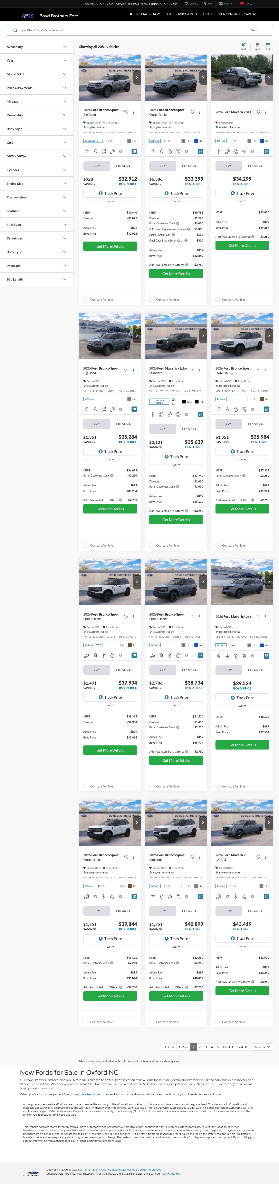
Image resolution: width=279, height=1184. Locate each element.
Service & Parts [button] (187, 14)
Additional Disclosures (122, 1169)
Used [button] (167, 14)
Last (241, 1047)
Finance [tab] (123, 165)
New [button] (156, 14)
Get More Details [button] (110, 246)
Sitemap (90, 1169)
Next (227, 1047)
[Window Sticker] (134, 151)
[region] (110, 222)
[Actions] (133, 112)
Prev (184, 1047)
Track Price (113, 193)
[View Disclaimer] (120, 151)
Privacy (101, 1169)
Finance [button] (209, 14)
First (170, 1047)
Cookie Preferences (149, 1169)
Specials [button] (143, 14)
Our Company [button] (229, 14)
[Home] (131, 14)
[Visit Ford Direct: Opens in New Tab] (172, 1173)
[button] (137, 77)
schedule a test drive (85, 1094)
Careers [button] (250, 14)
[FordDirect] (33, 1174)
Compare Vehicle (101, 299)
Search (255, 30)
